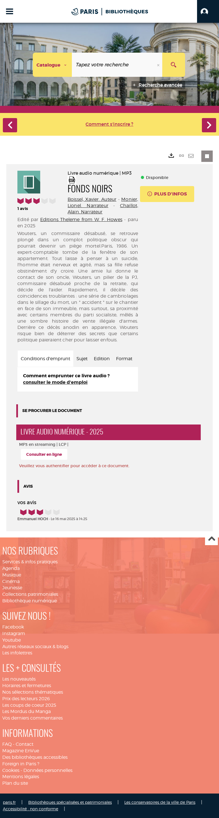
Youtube (11, 640)
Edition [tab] (102, 358)
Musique (11, 575)
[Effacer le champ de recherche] (158, 65)
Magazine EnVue (20, 750)
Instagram (13, 633)
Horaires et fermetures (26, 685)
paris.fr (9, 802)
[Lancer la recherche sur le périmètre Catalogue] (173, 65)
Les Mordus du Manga (26, 711)
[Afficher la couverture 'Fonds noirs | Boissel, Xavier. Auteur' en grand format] (28, 181)
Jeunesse (12, 587)
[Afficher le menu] (9, 11)
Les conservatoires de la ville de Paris (159, 802)
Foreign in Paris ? (20, 764)
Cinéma (11, 581)
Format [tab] (124, 358)
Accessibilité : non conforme (30, 808)
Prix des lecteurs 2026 (26, 698)
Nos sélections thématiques (32, 692)
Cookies (10, 770)
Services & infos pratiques (30, 561)
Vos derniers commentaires (32, 718)
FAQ (7, 744)
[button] (208, 11)
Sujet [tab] (82, 358)
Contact (24, 744)
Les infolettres (17, 653)
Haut (211, 539)
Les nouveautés (19, 679)
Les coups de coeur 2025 (29, 705)
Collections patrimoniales (30, 594)
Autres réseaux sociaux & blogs (35, 646)
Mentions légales (20, 776)
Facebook (13, 627)
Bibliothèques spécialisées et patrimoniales (70, 802)
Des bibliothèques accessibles (35, 757)
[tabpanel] (77, 379)
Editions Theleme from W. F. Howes (81, 219)
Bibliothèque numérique (29, 600)
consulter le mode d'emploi (55, 382)
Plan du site (15, 783)
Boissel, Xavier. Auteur (92, 199)
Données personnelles (47, 770)
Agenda (11, 568)
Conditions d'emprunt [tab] (45, 358)
